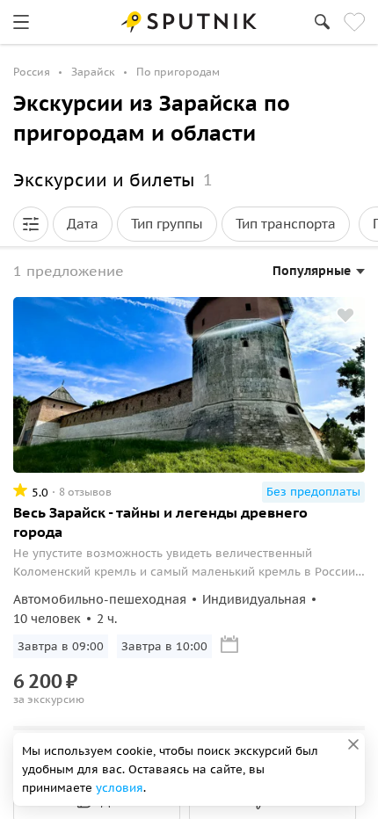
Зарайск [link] (93, 71)
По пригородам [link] (178, 71)
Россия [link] (31, 71)
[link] (21, 22)
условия (119, 787)
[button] (30, 224)
